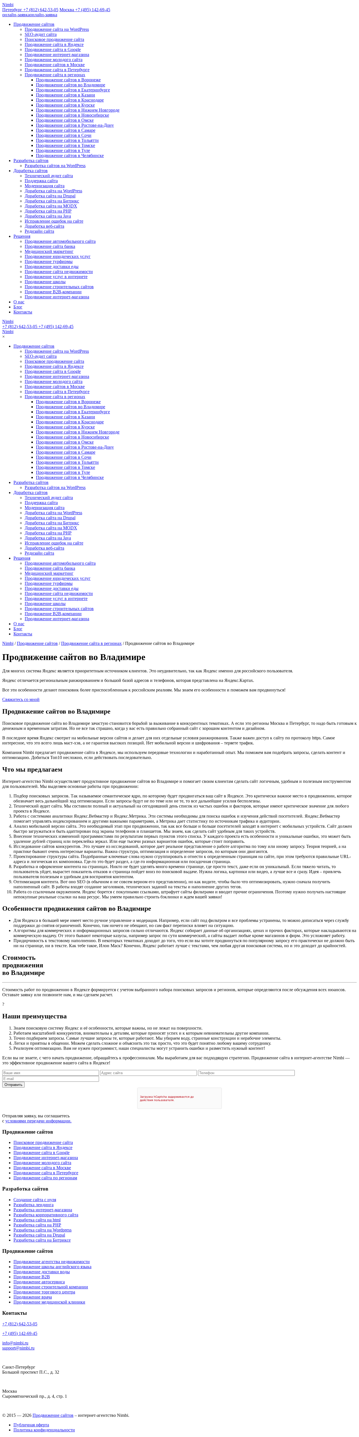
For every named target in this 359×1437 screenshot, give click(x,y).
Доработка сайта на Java (48, 216)
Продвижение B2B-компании (53, 291)
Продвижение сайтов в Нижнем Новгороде (77, 110)
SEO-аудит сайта (41, 34)
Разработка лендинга (33, 1204)
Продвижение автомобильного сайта (60, 241)
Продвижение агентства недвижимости (51, 1261)
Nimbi (7, 4)
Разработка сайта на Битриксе (42, 1240)
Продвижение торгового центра (44, 1292)
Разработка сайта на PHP (37, 1225)
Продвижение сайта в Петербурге (57, 69)
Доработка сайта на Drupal (50, 195)
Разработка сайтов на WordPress (55, 165)
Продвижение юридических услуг (58, 256)
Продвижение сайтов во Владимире (70, 84)
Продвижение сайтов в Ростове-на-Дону (75, 125)
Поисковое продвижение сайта (54, 39)
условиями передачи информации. (38, 1120)
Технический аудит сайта (49, 175)
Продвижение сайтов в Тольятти (67, 140)
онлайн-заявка (29, 14)
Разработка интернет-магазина (42, 1209)
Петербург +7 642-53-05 (30, 9)
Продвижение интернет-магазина (57, 54)
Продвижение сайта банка (50, 246)
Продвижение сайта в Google (53, 49)
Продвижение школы (45, 281)
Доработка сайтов (30, 170)
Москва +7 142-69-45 (84, 9)
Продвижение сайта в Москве (42, 1167)
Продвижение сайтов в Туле (63, 150)
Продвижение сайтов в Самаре (65, 130)
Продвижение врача (32, 1297)
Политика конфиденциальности (44, 1429)
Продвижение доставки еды (52, 266)
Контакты (22, 312)
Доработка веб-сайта (44, 226)
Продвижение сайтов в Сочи (63, 135)
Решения (21, 236)
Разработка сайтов (31, 160)
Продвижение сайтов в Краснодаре (70, 100)
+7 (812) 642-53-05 (19, 326)
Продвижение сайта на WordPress (57, 29)
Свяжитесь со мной (21, 699)
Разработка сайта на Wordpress (42, 1230)
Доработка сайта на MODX (51, 206)
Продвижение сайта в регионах (55, 74)
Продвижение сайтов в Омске (65, 120)
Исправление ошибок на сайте (54, 221)
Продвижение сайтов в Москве (55, 64)
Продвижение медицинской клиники (49, 1302)
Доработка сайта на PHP (48, 211)
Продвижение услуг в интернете (56, 276)
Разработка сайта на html (37, 1219)
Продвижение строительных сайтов (59, 286)
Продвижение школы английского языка (52, 1266)
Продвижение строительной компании (50, 1286)
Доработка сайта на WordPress (53, 190)
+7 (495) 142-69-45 (55, 326)
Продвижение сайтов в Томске (65, 145)
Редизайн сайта (39, 231)
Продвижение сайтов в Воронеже (68, 79)
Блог (17, 307)
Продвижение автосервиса (39, 1281)
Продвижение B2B (31, 1276)
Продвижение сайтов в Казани (65, 95)
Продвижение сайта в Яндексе (54, 44)
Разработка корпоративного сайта (45, 1214)
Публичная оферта (31, 1424)
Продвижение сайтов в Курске (65, 105)
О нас (18, 301)
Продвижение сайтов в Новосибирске (72, 115)
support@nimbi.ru (18, 1348)
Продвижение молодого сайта (53, 59)
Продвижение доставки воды (41, 1271)
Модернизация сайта (45, 185)
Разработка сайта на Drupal (39, 1235)
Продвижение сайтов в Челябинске (70, 155)
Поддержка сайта (41, 180)
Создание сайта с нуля (34, 1199)
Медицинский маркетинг (49, 251)
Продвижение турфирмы (49, 261)
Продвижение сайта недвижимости (59, 271)
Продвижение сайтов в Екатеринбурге (73, 89)
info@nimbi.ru (15, 1343)
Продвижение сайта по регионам (45, 1177)
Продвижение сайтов (33, 24)
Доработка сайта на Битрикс (52, 201)
